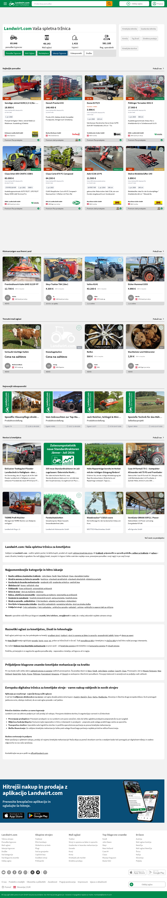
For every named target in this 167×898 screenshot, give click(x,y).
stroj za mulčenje (28, 591)
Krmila (125, 38)
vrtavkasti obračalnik (76, 579)
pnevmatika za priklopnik (67, 594)
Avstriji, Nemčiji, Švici (83, 696)
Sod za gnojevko (41, 851)
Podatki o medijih (17, 881)
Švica (138, 851)
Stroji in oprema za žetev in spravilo (83, 842)
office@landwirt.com (39, 753)
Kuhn (24, 674)
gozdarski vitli (46, 582)
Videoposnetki (76, 53)
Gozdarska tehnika (148, 28)
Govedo (72, 848)
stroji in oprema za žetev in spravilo (82, 635)
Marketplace (44, 53)
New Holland (62, 576)
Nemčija (139, 845)
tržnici (42, 556)
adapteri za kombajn (57, 601)
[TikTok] (20, 872)
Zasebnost (52, 881)
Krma (71, 854)
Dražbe (4, 851)
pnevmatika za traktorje (46, 594)
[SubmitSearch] (109, 3)
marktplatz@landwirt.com (103, 894)
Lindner (111, 670)
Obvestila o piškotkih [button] (36, 881)
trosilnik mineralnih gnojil (40, 597)
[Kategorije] (32, 872)
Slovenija (140, 857)
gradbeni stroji (54, 635)
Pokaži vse (157, 68)
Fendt (54, 576)
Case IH (118, 670)
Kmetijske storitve (129, 48)
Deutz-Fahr (106, 860)
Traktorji (38, 839)
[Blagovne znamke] (38, 872)
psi (50, 640)
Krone (29, 674)
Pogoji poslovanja (67, 881)
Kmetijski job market (77, 857)
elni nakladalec (30, 607)
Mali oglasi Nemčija (144, 848)
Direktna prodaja (150, 38)
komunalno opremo (97, 645)
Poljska (139, 860)
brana (23, 585)
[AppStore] (14, 815)
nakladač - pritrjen (76, 607)
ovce (46, 640)
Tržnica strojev (7, 839)
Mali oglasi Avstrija (143, 842)
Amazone (55, 674)
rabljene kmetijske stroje (83, 553)
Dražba (89, 53)
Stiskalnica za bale (42, 845)
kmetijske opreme (68, 645)
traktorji (64, 635)
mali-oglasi (29, 53)
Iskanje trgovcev (59, 53)
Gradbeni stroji (41, 857)
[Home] (19, 4)
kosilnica (44, 579)
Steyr (90, 670)
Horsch (65, 674)
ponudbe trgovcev (13, 53)
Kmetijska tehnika (129, 28)
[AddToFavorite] (37, 78)
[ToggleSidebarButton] (5, 4)
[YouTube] (3, 872)
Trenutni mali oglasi (12, 318)
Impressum (83, 881)
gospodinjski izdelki (106, 635)
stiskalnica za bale (93, 579)
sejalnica (39, 591)
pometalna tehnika (64, 604)
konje (41, 640)
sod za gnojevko (58, 597)
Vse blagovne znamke (10, 857)
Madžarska (102, 696)
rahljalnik (30, 585)
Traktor (72, 839)
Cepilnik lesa (40, 854)
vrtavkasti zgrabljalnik (58, 579)
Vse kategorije (7, 854)
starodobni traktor (81, 576)
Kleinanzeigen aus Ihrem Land (17, 251)
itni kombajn (43, 601)
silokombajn (71, 601)
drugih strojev (113, 645)
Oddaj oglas (6, 860)
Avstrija (139, 839)
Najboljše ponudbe (12, 68)
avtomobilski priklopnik (42, 588)
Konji (71, 851)
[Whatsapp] (25, 872)
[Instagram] (9, 872)
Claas (71, 576)
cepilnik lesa (75, 582)
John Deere (46, 576)
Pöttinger (36, 674)
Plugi (37, 848)
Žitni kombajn (41, 842)
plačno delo (111, 640)
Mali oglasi (6, 845)
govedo (35, 640)
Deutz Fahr (17, 674)
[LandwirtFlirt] (45, 872)
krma (117, 635)
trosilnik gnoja (71, 597)
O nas (4, 881)
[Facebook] (14, 872)
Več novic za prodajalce (154, 538)
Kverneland (45, 674)
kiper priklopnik (25, 588)
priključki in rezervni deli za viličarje (98, 607)
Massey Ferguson (150, 670)
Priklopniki (39, 860)
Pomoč (8, 886)
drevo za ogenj (127, 635)
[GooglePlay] (38, 815)
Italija (95, 696)
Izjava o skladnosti (98, 881)
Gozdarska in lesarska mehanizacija (83, 845)
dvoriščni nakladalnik (46, 604)
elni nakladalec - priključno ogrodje (53, 607)
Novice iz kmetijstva (12, 437)
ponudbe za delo (87, 640)
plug (37, 585)
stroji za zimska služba (82, 604)
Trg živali (135, 38)
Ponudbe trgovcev (9, 842)
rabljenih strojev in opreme (41, 670)
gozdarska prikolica (61, 582)
